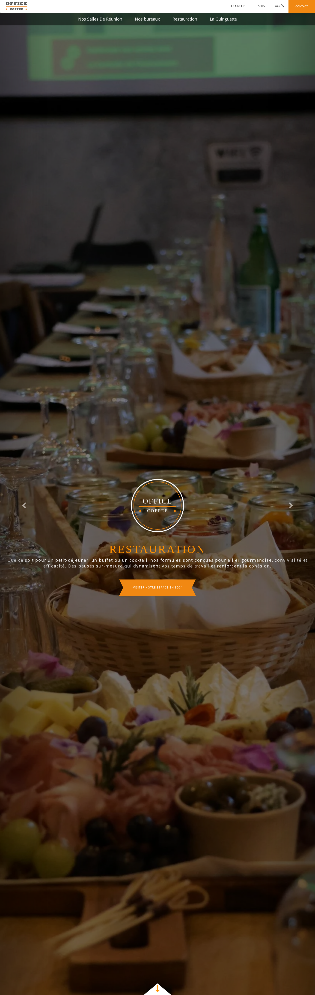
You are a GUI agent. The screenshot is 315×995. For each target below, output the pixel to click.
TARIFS (260, 6)
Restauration (184, 19)
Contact (301, 6)
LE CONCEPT (238, 6)
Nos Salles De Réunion (100, 19)
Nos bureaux (147, 19)
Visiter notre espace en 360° (157, 587)
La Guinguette (223, 19)
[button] (23, 504)
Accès (279, 6)
